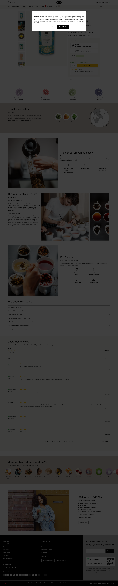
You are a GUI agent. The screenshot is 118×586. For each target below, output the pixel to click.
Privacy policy (40, 23)
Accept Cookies (63, 27)
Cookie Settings (52, 27)
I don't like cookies (81, 13)
